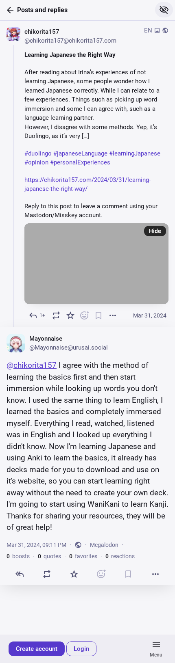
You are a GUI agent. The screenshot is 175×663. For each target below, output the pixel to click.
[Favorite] (70, 315)
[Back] (8, 10)
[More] (112, 315)
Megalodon (104, 544)
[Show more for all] (164, 9)
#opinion (36, 162)
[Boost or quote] (56, 315)
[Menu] (156, 649)
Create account (36, 648)
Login (81, 648)
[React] (84, 315)
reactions (120, 556)
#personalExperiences (80, 162)
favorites (83, 556)
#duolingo (38, 153)
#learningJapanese (134, 153)
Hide (155, 231)
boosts (18, 556)
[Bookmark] (99, 315)
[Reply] (19, 573)
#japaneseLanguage (80, 153)
